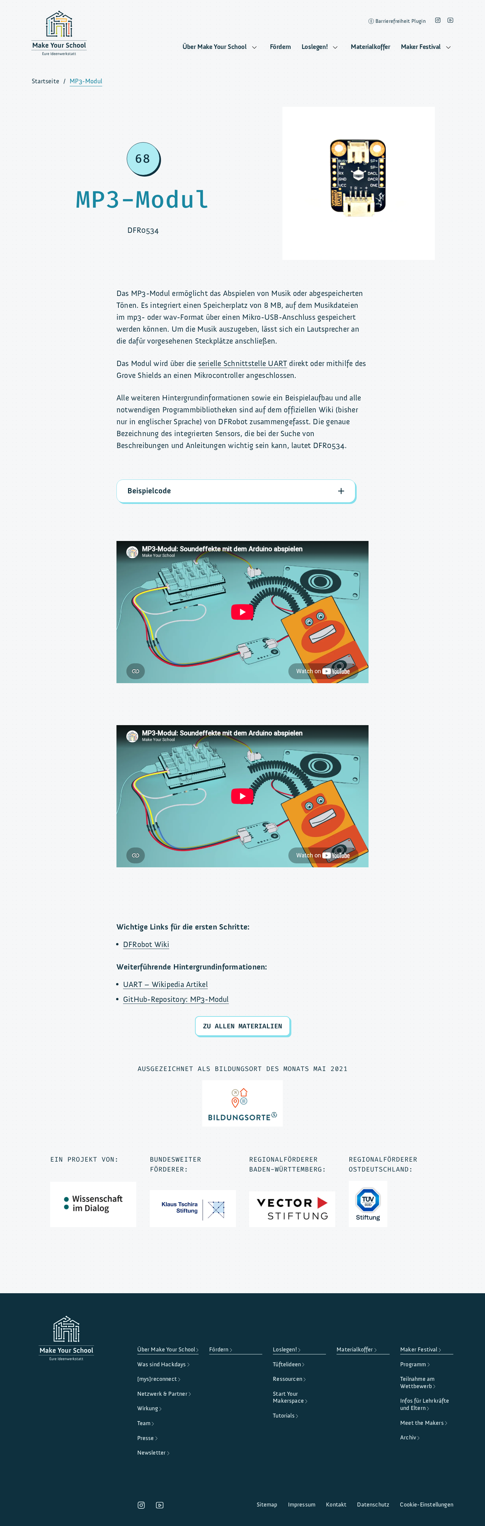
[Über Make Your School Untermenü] (254, 48)
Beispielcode (149, 490)
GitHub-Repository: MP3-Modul (176, 999)
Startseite (45, 81)
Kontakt (336, 1504)
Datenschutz (373, 1504)
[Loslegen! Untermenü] (335, 48)
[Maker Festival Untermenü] (448, 48)
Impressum (302, 1504)
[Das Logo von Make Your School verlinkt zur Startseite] (59, 34)
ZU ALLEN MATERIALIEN (242, 1026)
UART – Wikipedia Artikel (165, 984)
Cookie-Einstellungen (426, 1504)
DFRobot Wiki (146, 944)
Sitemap (267, 1504)
